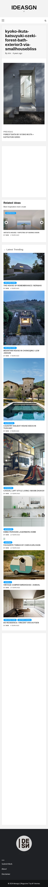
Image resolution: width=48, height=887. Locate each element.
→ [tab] (4, 249)
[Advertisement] (24, 172)
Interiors (8, 488)
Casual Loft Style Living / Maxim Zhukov (23, 491)
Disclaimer (6, 874)
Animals (8, 582)
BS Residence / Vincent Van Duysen (21, 623)
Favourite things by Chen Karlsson (21, 545)
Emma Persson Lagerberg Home (19, 532)
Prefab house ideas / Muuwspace (17, 232)
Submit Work (7, 864)
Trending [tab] (18, 249)
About (4, 869)
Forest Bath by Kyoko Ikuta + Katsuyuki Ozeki (18, 134)
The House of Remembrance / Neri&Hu (22, 286)
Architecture (10, 283)
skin (9, 53)
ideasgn (24, 7)
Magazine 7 (25, 883)
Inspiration (10, 213)
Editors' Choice (24, 620)
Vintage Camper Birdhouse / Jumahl (21, 585)
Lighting (8, 542)
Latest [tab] (9, 249)
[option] (24, 225)
